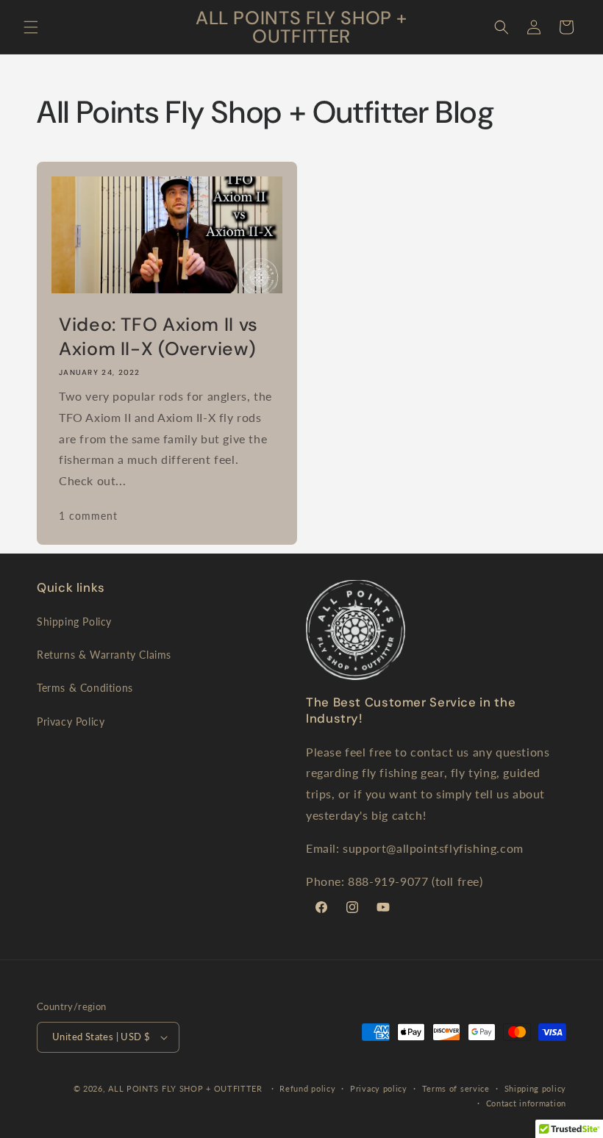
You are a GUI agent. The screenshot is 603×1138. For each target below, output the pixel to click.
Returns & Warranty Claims (104, 654)
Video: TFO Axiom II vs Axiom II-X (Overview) (158, 337)
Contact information (526, 1103)
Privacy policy (378, 1088)
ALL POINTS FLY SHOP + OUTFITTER (185, 1088)
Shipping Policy (74, 621)
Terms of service (456, 1088)
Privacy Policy (70, 721)
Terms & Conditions (85, 687)
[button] (31, 27)
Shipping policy (535, 1088)
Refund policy (307, 1088)
